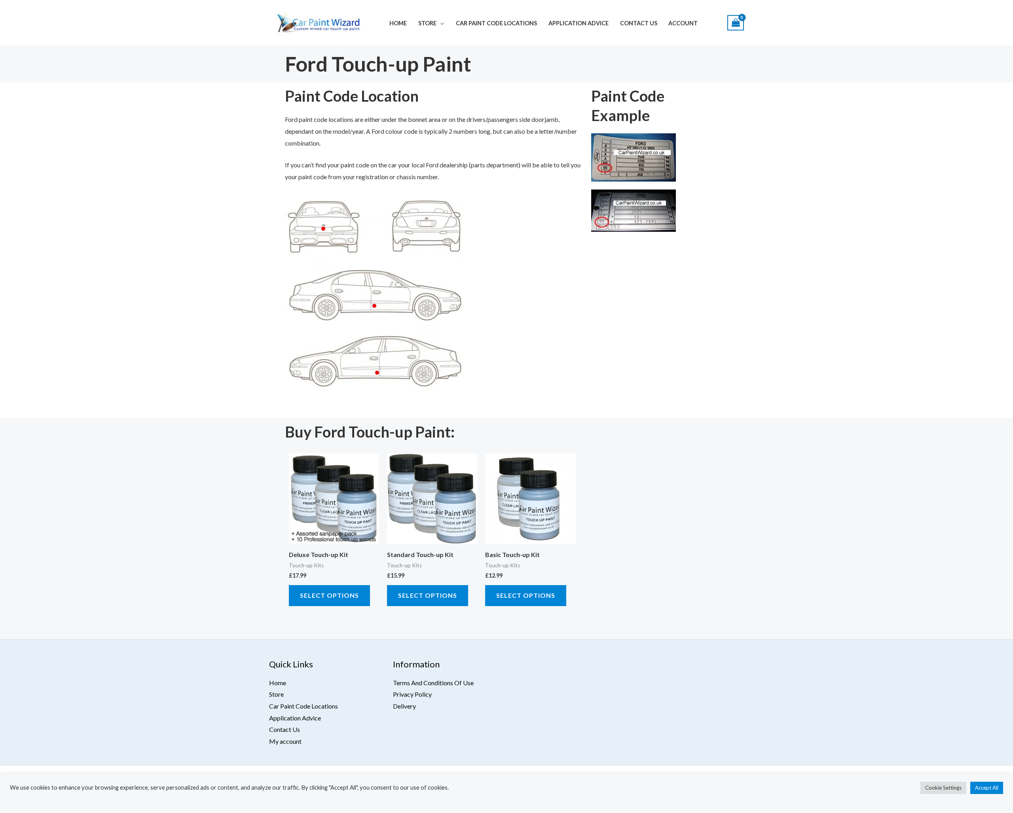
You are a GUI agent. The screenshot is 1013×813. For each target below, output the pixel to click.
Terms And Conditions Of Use (433, 682)
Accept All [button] (986, 788)
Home (398, 23)
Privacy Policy (412, 694)
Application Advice (578, 23)
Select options (329, 595)
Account (683, 23)
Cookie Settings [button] (943, 788)
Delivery (404, 706)
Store (427, 23)
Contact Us (638, 23)
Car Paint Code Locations (496, 23)
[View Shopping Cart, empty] (735, 22)
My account (285, 741)
